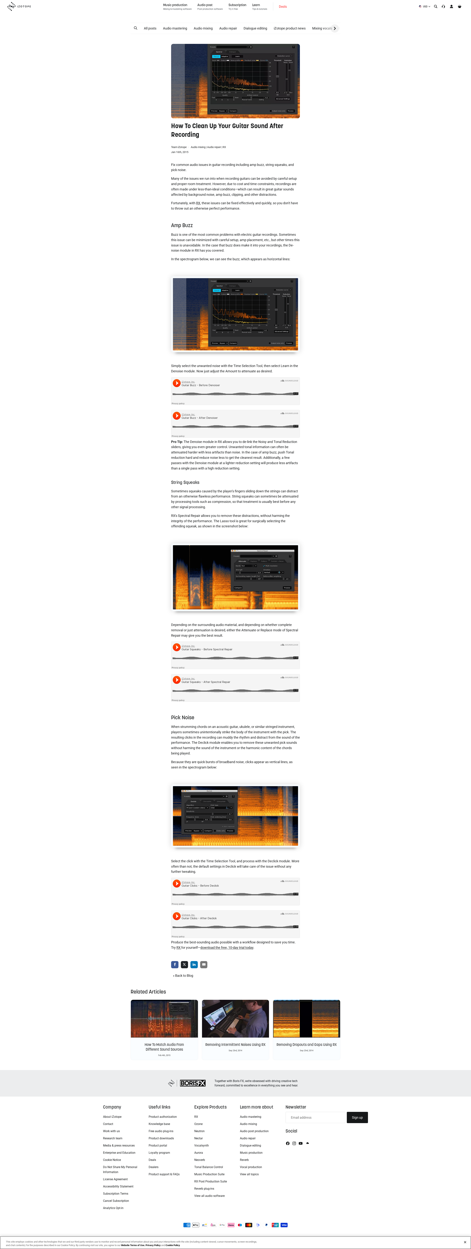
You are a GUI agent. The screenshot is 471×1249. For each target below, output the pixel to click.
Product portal (158, 1145)
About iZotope (112, 1116)
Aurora (198, 1152)
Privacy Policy (153, 1245)
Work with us (111, 1131)
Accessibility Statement (118, 1186)
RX (224, 147)
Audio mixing (203, 28)
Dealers (153, 1167)
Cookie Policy (173, 1245)
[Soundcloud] (307, 1143)
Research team (112, 1138)
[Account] (451, 6)
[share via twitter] (184, 965)
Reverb (244, 1160)
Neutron (199, 1131)
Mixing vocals (322, 28)
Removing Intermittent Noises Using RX (235, 1044)
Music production (251, 1152)
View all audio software (209, 1196)
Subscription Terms (115, 1193)
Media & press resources (119, 1145)
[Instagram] (294, 1143)
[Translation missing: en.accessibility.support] (443, 6)
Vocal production (251, 1167)
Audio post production (254, 1131)
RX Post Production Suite (210, 1181)
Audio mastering (175, 28)
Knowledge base (159, 1124)
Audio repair (228, 28)
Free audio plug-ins (161, 1131)
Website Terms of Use (132, 1245)
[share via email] (204, 965)
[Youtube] (300, 1143)
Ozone (198, 1124)
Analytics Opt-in (113, 1208)
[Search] (436, 6)
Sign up (357, 1117)
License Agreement (115, 1179)
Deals (152, 1160)
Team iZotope (179, 147)
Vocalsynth (201, 1145)
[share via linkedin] (194, 965)
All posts (150, 28)
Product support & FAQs (164, 1174)
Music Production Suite (209, 1174)
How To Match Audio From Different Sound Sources (164, 1047)
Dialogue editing (255, 28)
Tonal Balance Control (208, 1167)
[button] (136, 28)
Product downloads (161, 1138)
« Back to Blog (183, 975)
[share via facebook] (174, 965)
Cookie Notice (112, 1160)
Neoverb (199, 1160)
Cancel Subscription (116, 1201)
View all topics (249, 1174)
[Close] (465, 1242)
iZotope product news (290, 28)
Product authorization (163, 1116)
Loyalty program (159, 1152)
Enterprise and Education (119, 1152)
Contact (108, 1124)
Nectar (198, 1138)
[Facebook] (288, 1143)
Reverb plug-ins (204, 1188)
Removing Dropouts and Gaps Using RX (307, 1044)
